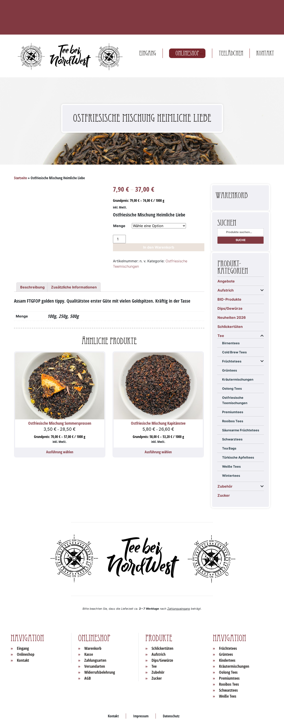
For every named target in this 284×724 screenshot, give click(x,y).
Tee (220, 335)
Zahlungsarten (95, 660)
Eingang (147, 53)
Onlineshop (187, 53)
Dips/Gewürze (230, 308)
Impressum (140, 716)
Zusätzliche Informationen (74, 287)
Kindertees (227, 660)
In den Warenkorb (158, 247)
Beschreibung (32, 287)
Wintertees (231, 475)
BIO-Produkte (229, 299)
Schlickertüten (230, 326)
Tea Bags (229, 448)
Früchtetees (231, 361)
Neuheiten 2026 (231, 317)
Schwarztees (232, 439)
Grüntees (229, 370)
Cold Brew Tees (234, 352)
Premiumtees (232, 412)
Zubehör (225, 486)
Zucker (223, 495)
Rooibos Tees (232, 421)
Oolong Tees (232, 388)
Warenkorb (92, 648)
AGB (87, 678)
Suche (241, 240)
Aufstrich (225, 290)
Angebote (226, 281)
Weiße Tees (231, 466)
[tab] (32, 287)
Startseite (20, 177)
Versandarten (94, 666)
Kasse (88, 654)
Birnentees (231, 343)
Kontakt (265, 53)
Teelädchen (231, 53)
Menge (119, 226)
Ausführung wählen (59, 452)
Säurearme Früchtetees (240, 430)
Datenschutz (171, 716)
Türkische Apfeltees (238, 457)
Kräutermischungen (237, 379)
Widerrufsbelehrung (99, 672)
